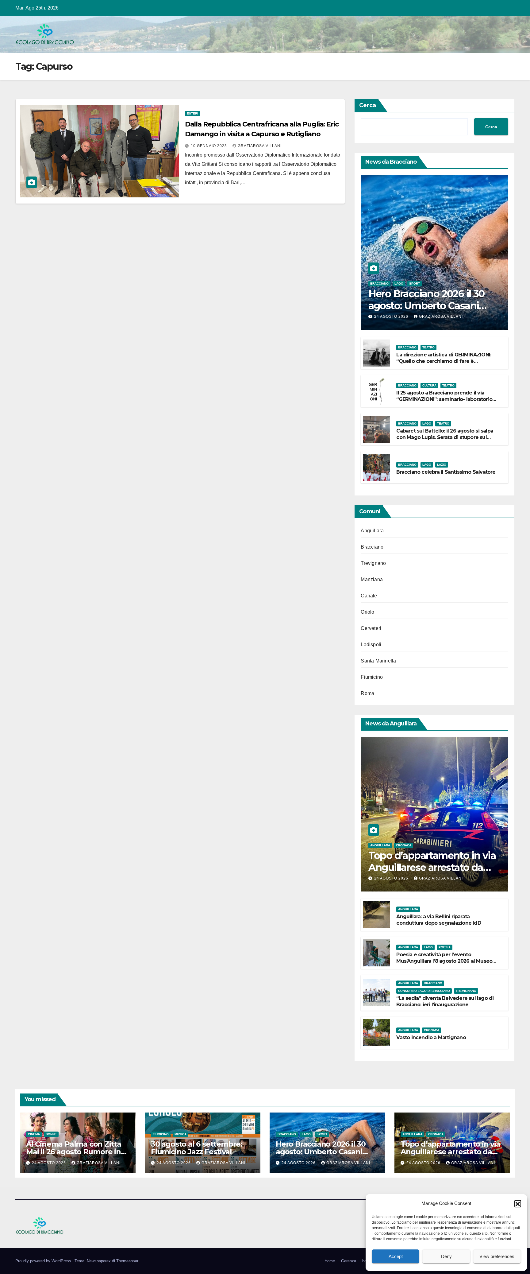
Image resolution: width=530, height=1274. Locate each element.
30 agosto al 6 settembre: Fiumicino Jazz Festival (196, 1148)
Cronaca (403, 845)
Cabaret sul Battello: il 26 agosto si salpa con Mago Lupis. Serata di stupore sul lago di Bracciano (444, 437)
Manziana (372, 579)
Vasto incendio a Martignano (431, 1037)
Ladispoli (371, 644)
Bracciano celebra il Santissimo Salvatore (445, 472)
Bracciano (379, 283)
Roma (367, 693)
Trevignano (373, 563)
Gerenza (348, 1261)
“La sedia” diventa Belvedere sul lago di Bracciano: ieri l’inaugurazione (445, 1001)
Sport (414, 283)
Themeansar (127, 1261)
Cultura (429, 385)
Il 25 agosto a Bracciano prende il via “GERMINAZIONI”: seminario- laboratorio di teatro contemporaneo (444, 399)
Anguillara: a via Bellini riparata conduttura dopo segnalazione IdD (438, 920)
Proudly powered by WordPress (43, 1261)
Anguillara (372, 530)
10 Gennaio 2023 (209, 146)
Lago (398, 283)
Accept (396, 1256)
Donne (51, 1134)
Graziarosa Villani (260, 146)
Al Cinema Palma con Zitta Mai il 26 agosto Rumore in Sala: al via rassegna (73, 1152)
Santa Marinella (378, 660)
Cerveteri (371, 628)
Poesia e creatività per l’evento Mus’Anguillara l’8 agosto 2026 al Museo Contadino (444, 961)
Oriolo (367, 612)
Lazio (441, 464)
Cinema (34, 1134)
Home (330, 1261)
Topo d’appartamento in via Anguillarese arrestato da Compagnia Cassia (432, 867)
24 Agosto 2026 (391, 316)
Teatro (428, 347)
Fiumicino (372, 677)
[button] (518, 1203)
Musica (180, 1134)
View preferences (496, 1256)
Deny (446, 1256)
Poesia (445, 947)
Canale (369, 595)
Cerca (367, 105)
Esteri (192, 113)
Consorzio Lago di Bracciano (424, 990)
